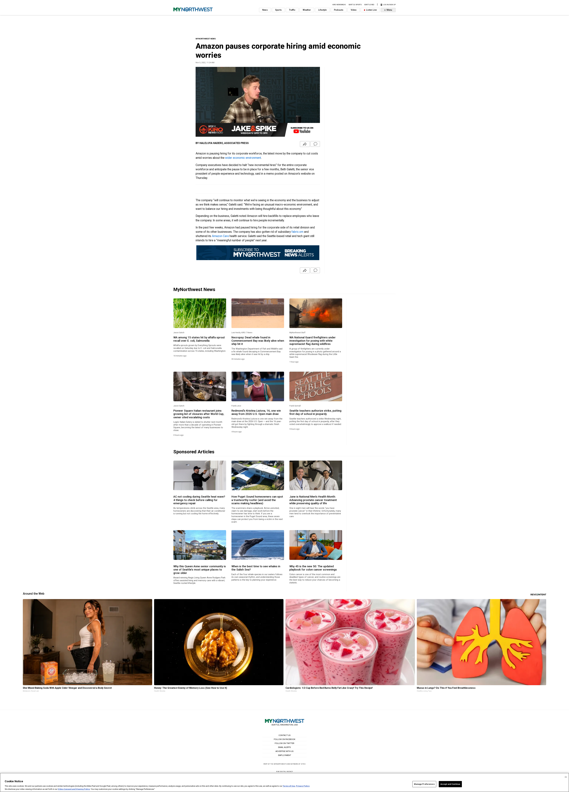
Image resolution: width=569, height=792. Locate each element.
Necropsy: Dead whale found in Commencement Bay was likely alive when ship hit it (257, 341)
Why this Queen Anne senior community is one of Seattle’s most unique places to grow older (199, 570)
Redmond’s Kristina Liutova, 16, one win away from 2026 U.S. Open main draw (256, 412)
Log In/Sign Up (389, 5)
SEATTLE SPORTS (355, 5)
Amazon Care (220, 236)
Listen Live (371, 10)
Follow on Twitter (284, 743)
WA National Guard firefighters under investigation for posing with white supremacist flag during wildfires (312, 341)
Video (354, 10)
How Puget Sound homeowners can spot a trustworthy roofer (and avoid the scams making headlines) (257, 500)
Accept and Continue (450, 784)
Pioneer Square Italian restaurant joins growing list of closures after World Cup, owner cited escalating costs (198, 414)
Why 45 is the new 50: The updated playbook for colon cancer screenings (313, 568)
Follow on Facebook (284, 739)
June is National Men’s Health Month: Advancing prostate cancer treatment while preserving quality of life (313, 500)
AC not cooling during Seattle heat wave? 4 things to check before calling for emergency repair (199, 500)
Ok (566, 777)
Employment (284, 755)
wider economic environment (243, 157)
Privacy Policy (303, 786)
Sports (278, 10)
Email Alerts (284, 747)
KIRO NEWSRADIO (339, 5)
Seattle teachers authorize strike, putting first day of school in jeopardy (315, 412)
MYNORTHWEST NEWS (206, 39)
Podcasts (338, 10)
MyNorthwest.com (282, 764)
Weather (307, 10)
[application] (258, 102)
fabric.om (297, 231)
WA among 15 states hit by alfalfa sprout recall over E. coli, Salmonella (199, 339)
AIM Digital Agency (284, 771)
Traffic (292, 10)
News (265, 10)
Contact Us (285, 735)
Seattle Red (369, 5)
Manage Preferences (424, 784)
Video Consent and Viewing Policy (74, 789)
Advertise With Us (284, 751)
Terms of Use (289, 786)
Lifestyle (322, 10)
